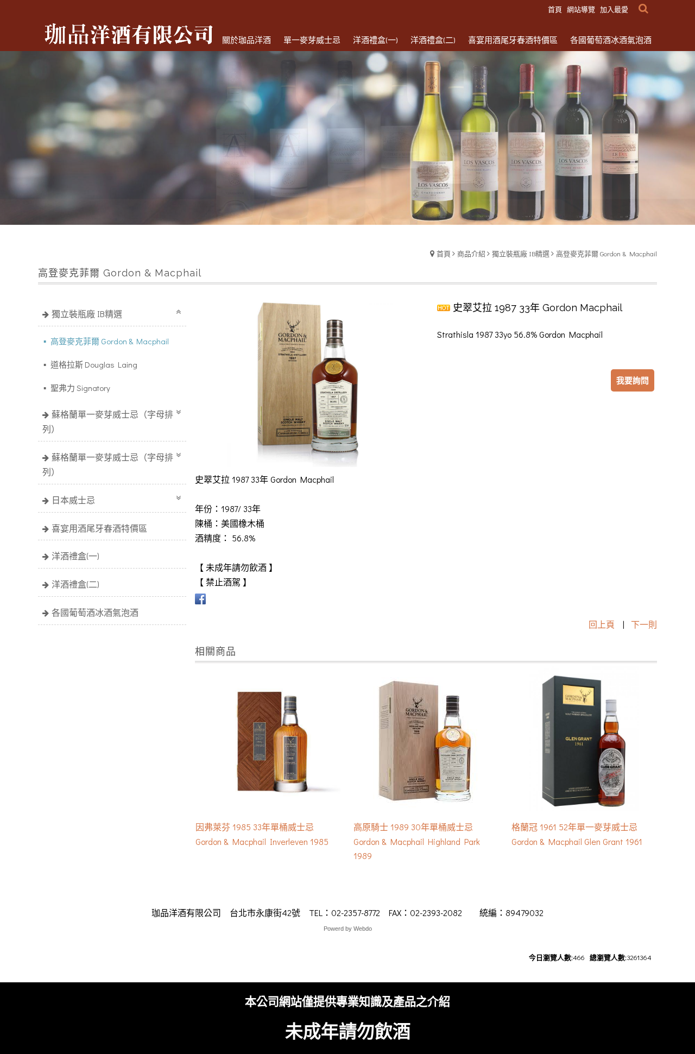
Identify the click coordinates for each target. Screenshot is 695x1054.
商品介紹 (471, 253)
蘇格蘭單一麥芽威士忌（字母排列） (107, 421)
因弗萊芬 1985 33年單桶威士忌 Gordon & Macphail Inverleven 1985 (261, 834)
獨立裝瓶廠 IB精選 (520, 253)
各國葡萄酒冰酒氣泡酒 (95, 612)
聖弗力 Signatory (79, 387)
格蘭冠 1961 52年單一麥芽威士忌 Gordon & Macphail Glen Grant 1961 (576, 834)
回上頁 (602, 624)
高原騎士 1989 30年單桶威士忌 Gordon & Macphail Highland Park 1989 (416, 841)
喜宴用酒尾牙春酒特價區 (99, 528)
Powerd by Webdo (348, 928)
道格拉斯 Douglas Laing (93, 364)
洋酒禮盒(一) (75, 555)
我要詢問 (632, 380)
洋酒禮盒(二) (75, 584)
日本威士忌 (73, 500)
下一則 (644, 624)
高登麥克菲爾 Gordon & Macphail (606, 253)
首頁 (444, 253)
